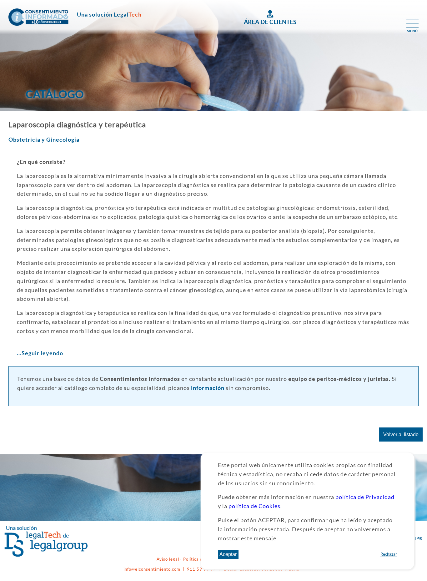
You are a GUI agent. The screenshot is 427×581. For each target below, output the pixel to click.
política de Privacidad (364, 497)
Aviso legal (168, 559)
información (207, 388)
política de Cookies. (255, 506)
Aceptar (228, 554)
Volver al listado (401, 434)
